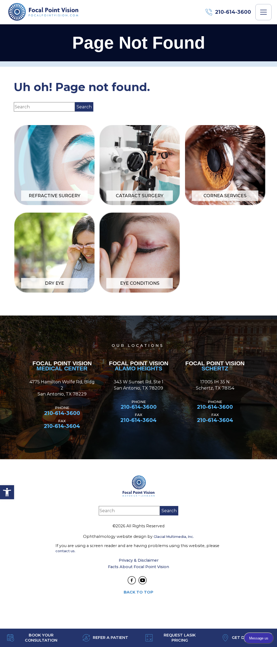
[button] (7, 492)
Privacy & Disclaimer (139, 560)
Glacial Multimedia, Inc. (174, 536)
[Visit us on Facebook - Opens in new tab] (132, 580)
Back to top (138, 592)
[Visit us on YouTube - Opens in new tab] (142, 580)
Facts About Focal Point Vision (138, 566)
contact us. (65, 551)
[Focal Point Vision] (43, 12)
